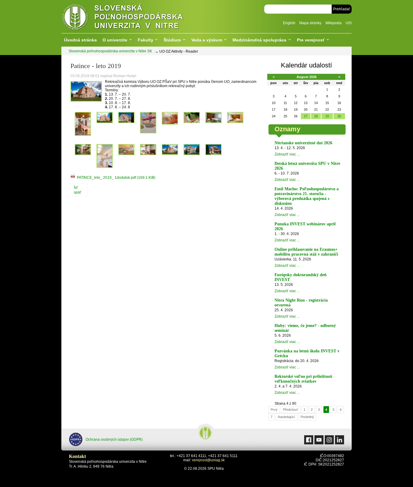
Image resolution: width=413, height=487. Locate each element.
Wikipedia (333, 23)
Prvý (274, 409)
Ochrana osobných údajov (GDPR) (114, 439)
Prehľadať (341, 9)
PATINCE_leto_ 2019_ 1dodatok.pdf (116, 177)
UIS (349, 23)
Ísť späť (77, 189)
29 (327, 116)
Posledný (307, 417)
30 (339, 116)
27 (305, 116)
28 (316, 116)
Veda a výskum (206, 40)
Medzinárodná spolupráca (259, 40)
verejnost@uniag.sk (208, 460)
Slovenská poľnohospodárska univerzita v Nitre (135, 16)
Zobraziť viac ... (287, 154)
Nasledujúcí (286, 417)
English (289, 23)
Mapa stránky (310, 23)
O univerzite (114, 40)
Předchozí (290, 409)
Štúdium (172, 40)
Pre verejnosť (311, 40)
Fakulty (145, 40)
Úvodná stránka (80, 40)
